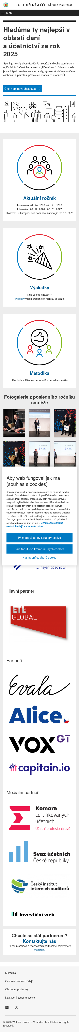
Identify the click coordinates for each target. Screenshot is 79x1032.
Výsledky (39, 287)
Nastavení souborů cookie (20, 997)
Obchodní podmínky (16, 989)
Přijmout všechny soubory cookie (39, 538)
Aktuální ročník (39, 198)
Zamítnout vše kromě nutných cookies (40, 549)
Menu (9, 13)
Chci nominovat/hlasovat (20, 89)
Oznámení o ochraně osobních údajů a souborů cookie (34, 524)
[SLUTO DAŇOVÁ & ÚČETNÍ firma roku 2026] (5, 5)
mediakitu (39, 950)
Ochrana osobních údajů (19, 981)
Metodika (39, 373)
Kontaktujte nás (39, 941)
